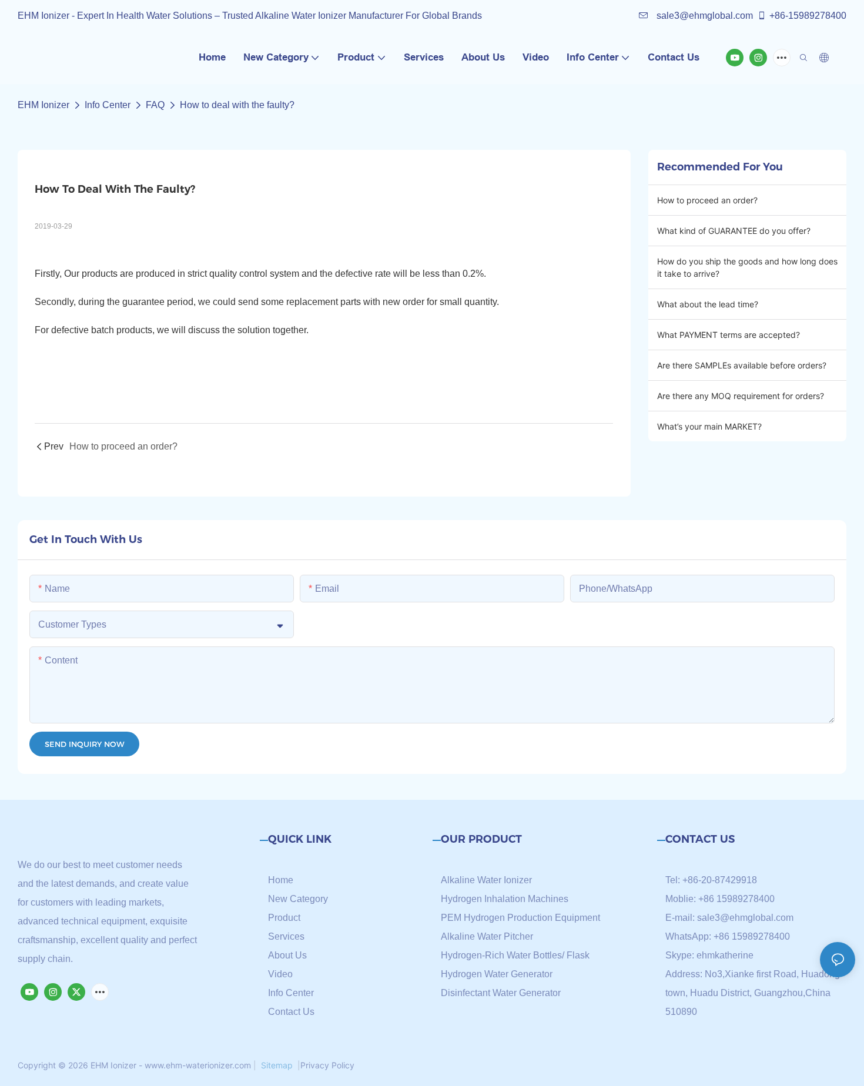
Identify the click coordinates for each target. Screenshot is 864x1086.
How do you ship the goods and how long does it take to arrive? (747, 267)
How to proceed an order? (707, 200)
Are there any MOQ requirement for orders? (740, 396)
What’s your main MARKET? (709, 426)
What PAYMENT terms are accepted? (728, 335)
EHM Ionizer (43, 105)
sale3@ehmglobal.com (703, 16)
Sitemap (277, 1065)
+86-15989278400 (807, 16)
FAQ (155, 105)
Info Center (107, 105)
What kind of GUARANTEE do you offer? (734, 231)
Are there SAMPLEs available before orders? (741, 365)
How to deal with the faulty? (238, 105)
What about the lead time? (707, 304)
